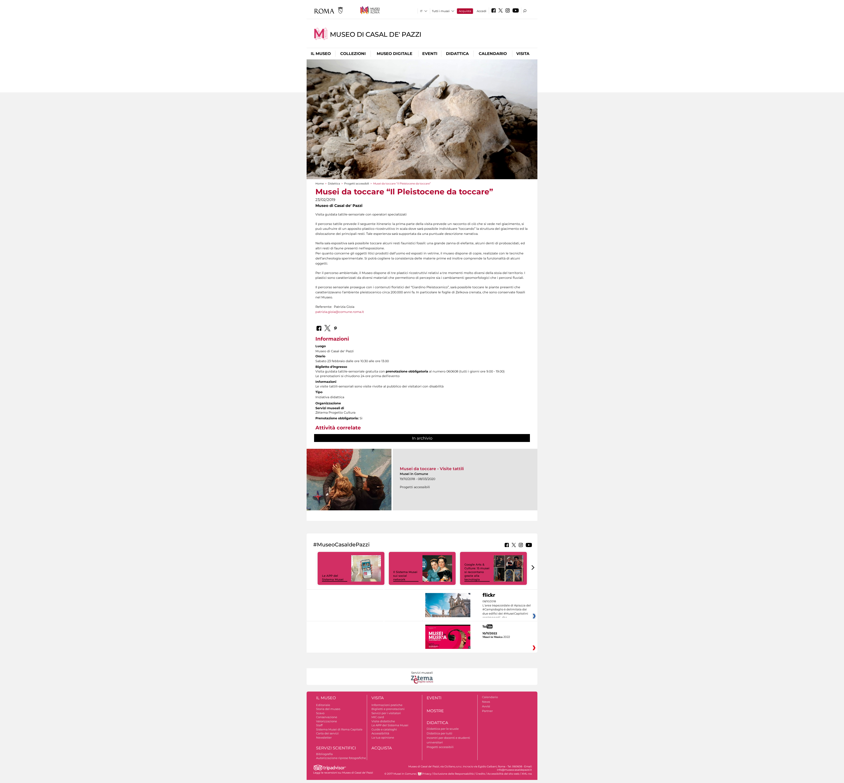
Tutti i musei (441, 11)
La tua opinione (382, 737)
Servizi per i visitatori (386, 713)
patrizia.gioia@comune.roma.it (339, 312)
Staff (319, 725)
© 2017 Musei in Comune (400, 773)
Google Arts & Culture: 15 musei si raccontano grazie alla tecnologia (476, 572)
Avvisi (486, 706)
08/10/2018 (506, 609)
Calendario (493, 53)
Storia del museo (328, 709)
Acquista (465, 11)
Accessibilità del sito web (503, 773)
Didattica (457, 53)
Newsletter (324, 737)
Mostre (435, 710)
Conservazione (326, 717)
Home (319, 183)
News (486, 701)
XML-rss (527, 773)
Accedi (481, 11)
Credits (480, 773)
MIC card (377, 717)
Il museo (321, 53)
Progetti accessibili (356, 183)
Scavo (320, 713)
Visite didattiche (383, 721)
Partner (487, 711)
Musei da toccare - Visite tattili (432, 468)
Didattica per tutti (439, 733)
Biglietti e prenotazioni (388, 709)
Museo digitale (394, 53)
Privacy (426, 773)
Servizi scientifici (336, 748)
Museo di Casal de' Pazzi (375, 34)
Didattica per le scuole (443, 728)
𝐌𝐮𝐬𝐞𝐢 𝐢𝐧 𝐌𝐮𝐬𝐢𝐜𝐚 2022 (496, 637)
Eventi (429, 53)
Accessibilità (380, 733)
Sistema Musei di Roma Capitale (339, 729)
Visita (522, 53)
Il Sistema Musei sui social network (405, 575)
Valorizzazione (326, 721)
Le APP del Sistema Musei (333, 577)
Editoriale (323, 705)
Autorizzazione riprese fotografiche (341, 758)
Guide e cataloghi (384, 729)
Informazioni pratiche (386, 705)
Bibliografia (324, 754)
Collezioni (353, 53)
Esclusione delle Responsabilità (453, 773)
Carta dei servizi (327, 733)
